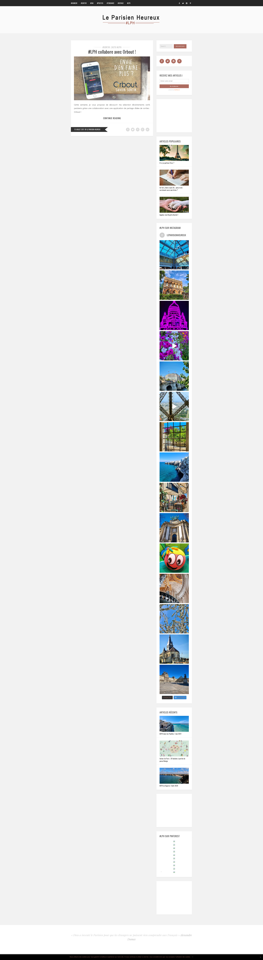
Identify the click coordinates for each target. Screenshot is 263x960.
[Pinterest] (190, 3)
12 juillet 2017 (79, 129)
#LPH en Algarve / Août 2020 (169, 786)
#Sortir (84, 3)
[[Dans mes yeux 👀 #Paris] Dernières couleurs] (174, 345)
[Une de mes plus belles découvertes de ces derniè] (174, 588)
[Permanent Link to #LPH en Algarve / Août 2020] (174, 783)
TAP (161, 871)
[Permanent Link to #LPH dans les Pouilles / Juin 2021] (174, 731)
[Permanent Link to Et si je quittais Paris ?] (174, 160)
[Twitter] (183, 3)
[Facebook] (179, 3)
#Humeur (74, 3)
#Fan (91, 3)
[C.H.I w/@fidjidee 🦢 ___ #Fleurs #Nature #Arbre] (174, 618)
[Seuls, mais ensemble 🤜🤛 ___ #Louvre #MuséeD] (174, 679)
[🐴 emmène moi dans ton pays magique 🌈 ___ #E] (174, 649)
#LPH (128, 3)
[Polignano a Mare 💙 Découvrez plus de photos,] (174, 467)
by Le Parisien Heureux (92, 129)
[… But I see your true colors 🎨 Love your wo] (174, 558)
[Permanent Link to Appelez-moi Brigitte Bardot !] (174, 212)
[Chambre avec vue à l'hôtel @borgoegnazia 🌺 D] (174, 436)
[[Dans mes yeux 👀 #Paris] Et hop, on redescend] (174, 406)
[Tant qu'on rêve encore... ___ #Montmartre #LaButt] (174, 315)
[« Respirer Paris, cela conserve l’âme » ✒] (174, 376)
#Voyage (120, 3)
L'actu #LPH (116, 47)
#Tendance (110, 3)
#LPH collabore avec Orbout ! (112, 51)
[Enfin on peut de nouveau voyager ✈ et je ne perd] (174, 497)
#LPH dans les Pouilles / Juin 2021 (170, 734)
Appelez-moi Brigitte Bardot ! (169, 215)
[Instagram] (186, 3)
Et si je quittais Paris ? (167, 163)
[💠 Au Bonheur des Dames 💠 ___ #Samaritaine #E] (174, 254)
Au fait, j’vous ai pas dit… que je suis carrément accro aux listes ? (171, 188)
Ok (192, 957)
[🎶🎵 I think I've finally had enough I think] (174, 527)
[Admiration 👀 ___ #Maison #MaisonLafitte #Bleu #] (174, 285)
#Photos (100, 3)
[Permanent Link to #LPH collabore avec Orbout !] (112, 99)
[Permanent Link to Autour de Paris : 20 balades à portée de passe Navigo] (174, 756)
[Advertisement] (175, 115)
